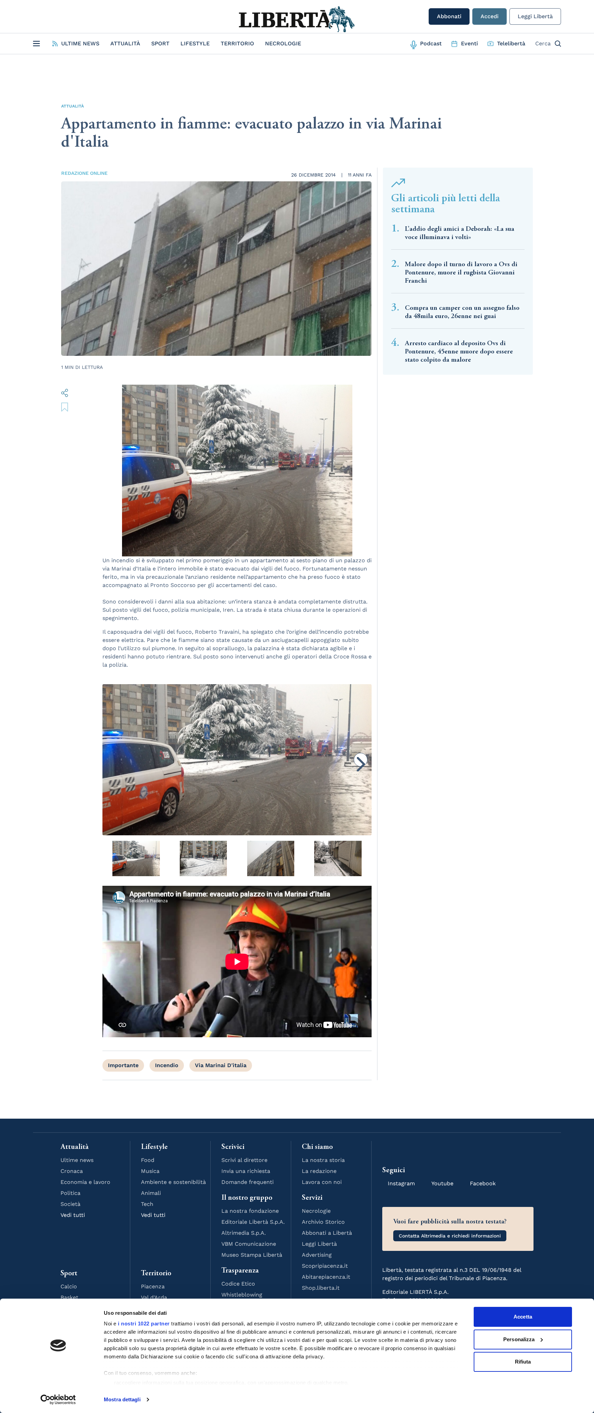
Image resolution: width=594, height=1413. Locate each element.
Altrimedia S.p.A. (243, 1233)
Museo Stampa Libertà (251, 1255)
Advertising (317, 1255)
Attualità (125, 43)
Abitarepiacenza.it (326, 1277)
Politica (70, 1193)
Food (147, 1160)
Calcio (68, 1286)
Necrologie (283, 43)
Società (70, 1204)
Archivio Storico (323, 1222)
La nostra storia (323, 1160)
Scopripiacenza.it (325, 1266)
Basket (69, 1297)
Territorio (237, 43)
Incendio (166, 1065)
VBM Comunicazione (248, 1244)
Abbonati (449, 16)
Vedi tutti (72, 1215)
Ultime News (80, 43)
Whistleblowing (241, 1294)
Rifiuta (523, 1362)
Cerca (543, 43)
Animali (151, 1193)
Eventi (469, 43)
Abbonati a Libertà (327, 1233)
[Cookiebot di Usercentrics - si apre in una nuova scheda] (58, 1399)
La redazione (319, 1171)
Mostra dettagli (122, 1399)
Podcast (431, 43)
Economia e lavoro (85, 1182)
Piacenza (153, 1286)
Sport (160, 43)
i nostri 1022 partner (144, 1323)
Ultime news (77, 1160)
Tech (147, 1204)
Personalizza (519, 1339)
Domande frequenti (247, 1182)
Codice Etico (238, 1283)
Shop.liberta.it (321, 1288)
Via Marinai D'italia (220, 1065)
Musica (150, 1171)
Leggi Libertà (535, 16)
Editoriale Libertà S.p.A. (253, 1222)
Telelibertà (511, 43)
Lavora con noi (322, 1182)
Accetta (523, 1317)
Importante (123, 1065)
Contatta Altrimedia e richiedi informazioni (450, 1236)
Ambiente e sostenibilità (173, 1182)
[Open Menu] (36, 43)
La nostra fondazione (250, 1211)
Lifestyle (195, 43)
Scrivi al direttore (244, 1160)
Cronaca (71, 1171)
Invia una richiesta (245, 1171)
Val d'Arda (154, 1297)
